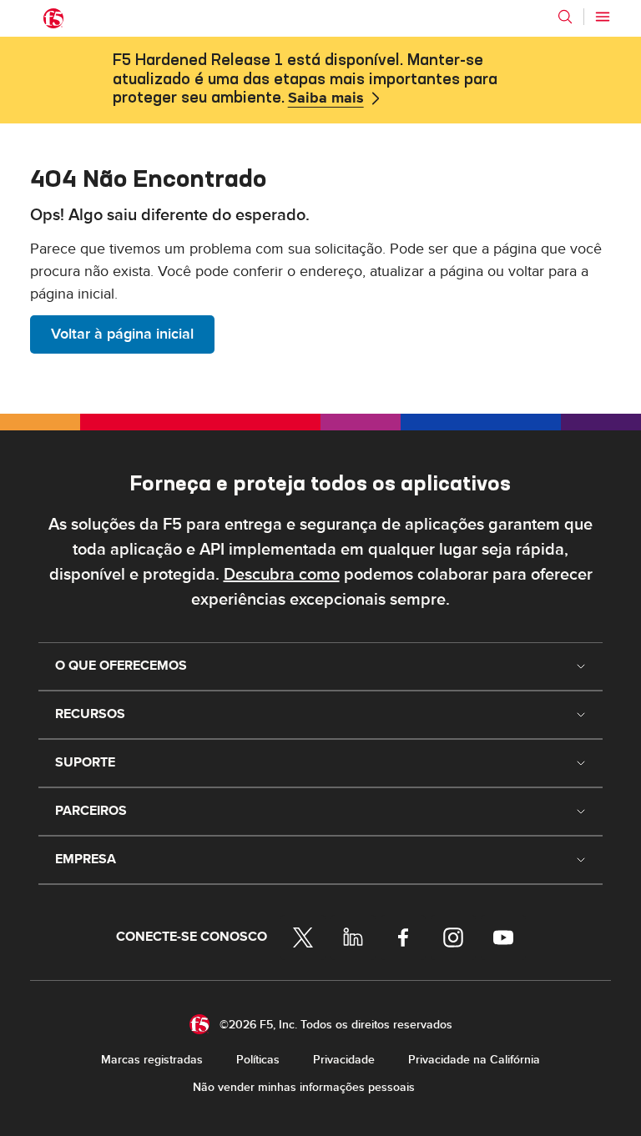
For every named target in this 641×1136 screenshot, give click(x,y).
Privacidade (344, 1060)
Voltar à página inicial (122, 334)
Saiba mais (326, 98)
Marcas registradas (152, 1060)
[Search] (565, 16)
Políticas (258, 1060)
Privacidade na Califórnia (474, 1060)
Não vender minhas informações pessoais (304, 1087)
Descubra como (282, 575)
